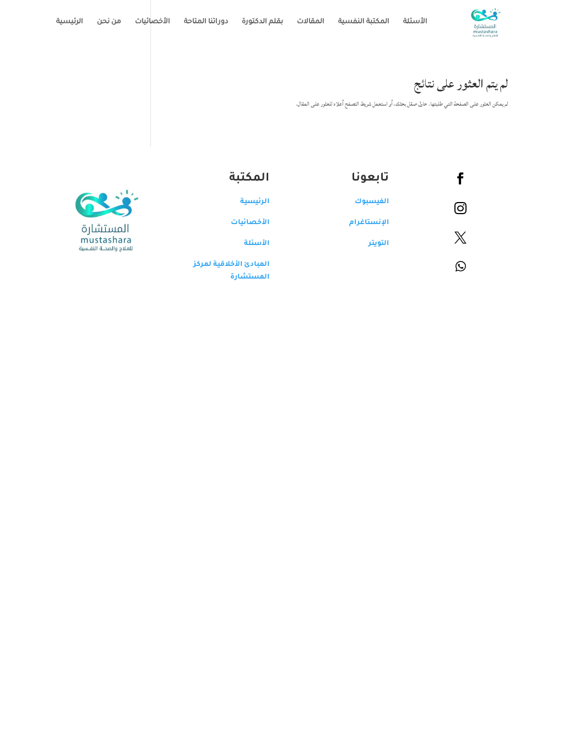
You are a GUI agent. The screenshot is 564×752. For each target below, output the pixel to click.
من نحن (109, 22)
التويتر (378, 244)
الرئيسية (69, 22)
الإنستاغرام (369, 223)
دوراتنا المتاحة (206, 22)
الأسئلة (415, 22)
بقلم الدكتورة (262, 22)
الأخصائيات (152, 22)
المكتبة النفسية (363, 22)
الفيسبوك (372, 202)
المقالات (310, 22)
